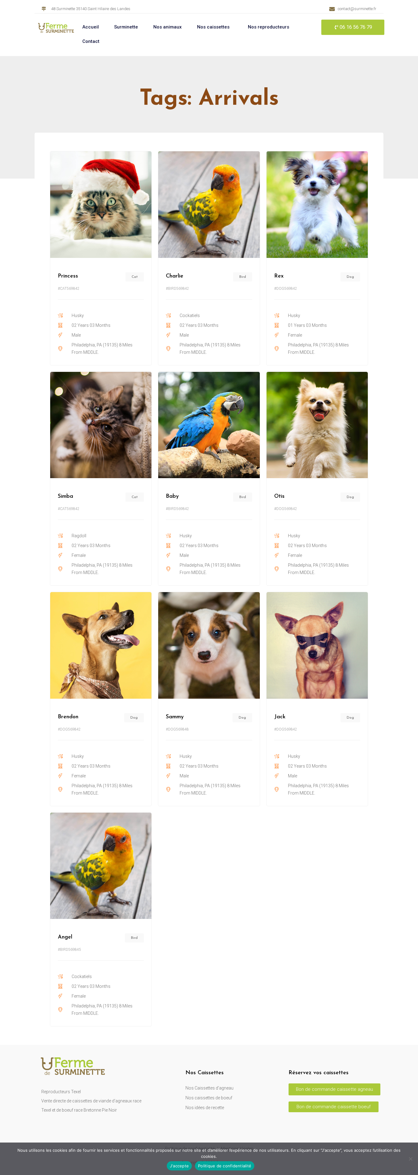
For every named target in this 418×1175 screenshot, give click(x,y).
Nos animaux (167, 27)
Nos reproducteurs (268, 27)
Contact (90, 41)
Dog (350, 277)
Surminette (126, 27)
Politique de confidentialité (224, 1165)
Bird (242, 277)
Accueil (90, 27)
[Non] (410, 1159)
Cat (135, 277)
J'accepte (179, 1165)
